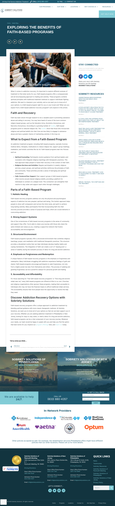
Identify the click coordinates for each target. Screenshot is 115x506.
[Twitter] (85, 76)
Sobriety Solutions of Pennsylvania (29, 360)
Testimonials (97, 463)
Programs (62, 503)
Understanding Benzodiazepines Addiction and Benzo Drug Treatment (90, 99)
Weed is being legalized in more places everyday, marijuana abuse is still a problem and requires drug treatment (91, 142)
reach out (59, 325)
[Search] (111, 488)
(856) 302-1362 (52, 471)
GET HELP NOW (107, 14)
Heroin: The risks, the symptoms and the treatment (91, 182)
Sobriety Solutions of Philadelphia (100, 474)
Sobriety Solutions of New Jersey (86, 361)
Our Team (60, 6)
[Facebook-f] (81, 76)
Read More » (81, 103)
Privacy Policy (98, 482)
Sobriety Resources (100, 466)
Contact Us (80, 503)
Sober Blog (15, 23)
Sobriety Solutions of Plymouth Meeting (100, 470)
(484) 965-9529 (29, 473)
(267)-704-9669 (75, 471)
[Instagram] (63, 490)
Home (9, 23)
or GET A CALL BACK (95, 392)
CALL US (57, 396)
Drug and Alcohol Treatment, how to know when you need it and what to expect (91, 173)
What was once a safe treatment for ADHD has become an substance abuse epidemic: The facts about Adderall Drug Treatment (91, 131)
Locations (74, 6)
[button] (9, 42)
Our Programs (45, 6)
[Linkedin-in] (90, 76)
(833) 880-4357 (57, 399)
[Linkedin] (59, 490)
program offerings (42, 325)
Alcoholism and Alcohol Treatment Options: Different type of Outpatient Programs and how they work (91, 163)
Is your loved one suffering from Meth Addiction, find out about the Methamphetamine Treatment (91, 120)
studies (53, 126)
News (95, 461)
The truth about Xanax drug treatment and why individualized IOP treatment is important (91, 152)
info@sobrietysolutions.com (36, 482)
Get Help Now (91, 503)
